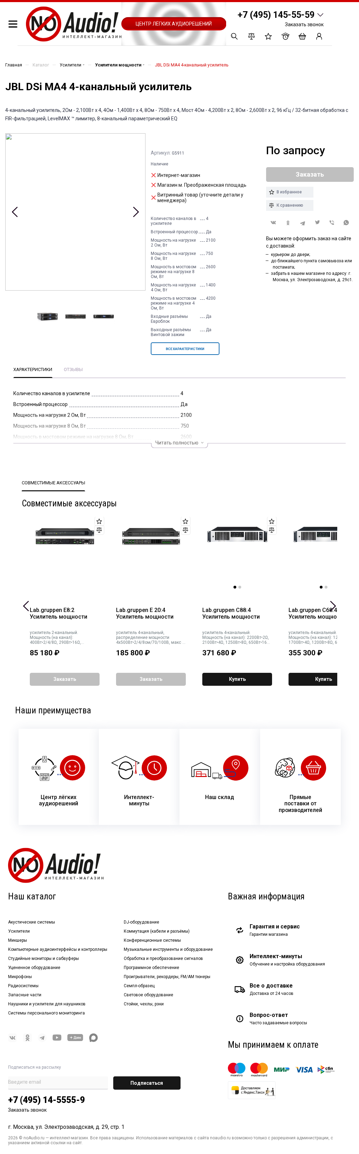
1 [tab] (234, 587)
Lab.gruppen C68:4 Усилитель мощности (317, 613)
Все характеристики (185, 349)
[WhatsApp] (346, 223)
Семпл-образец (139, 985)
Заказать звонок (304, 24)
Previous (15, 212)
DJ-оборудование (141, 922)
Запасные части (24, 994)
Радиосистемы (23, 985)
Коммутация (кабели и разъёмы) (157, 931)
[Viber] (332, 223)
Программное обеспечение (151, 967)
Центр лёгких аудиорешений (174, 24)
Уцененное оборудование (34, 967)
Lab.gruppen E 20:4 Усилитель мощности (145, 613)
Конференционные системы (152, 940)
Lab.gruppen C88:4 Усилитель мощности (231, 613)
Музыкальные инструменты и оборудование (168, 949)
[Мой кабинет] (319, 36)
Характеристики (32, 369)
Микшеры (17, 940)
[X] (317, 223)
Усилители (19, 931)
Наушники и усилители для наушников (47, 1004)
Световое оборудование (148, 994)
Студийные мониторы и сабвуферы (43, 958)
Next (135, 212)
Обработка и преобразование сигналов (163, 958)
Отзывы (73, 369)
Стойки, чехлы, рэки (144, 1004)
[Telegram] (302, 223)
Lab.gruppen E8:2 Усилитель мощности (58, 613)
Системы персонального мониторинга (46, 1013)
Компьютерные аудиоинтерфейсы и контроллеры (57, 949)
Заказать (64, 679)
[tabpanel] (237, 553)
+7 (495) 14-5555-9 (46, 1100)
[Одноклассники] (288, 223)
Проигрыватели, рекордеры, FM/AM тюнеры (167, 976)
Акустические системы (31, 922)
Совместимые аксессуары (53, 482)
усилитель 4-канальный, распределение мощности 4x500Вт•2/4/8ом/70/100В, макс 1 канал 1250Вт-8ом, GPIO (150, 637)
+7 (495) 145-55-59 (276, 15)
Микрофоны (20, 976)
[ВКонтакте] (273, 222)
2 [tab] (239, 587)
